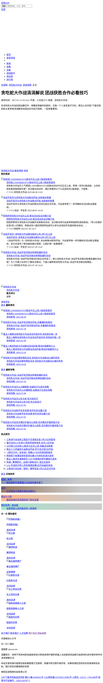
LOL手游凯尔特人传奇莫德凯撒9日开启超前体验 (29, 465)
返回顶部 (20, 677)
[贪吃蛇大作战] (8, 287)
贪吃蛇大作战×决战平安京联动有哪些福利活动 (28, 256)
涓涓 (26, 171)
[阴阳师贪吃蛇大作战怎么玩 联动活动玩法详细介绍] (26, 216)
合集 (8, 70)
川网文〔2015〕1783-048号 (85, 677)
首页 (8, 55)
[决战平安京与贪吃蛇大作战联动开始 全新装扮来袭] (26, 197)
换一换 (4, 514)
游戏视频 (27, 85)
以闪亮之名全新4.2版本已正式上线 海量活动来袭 (29, 446)
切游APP (5, 3)
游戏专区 (5, 302)
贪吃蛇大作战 (15, 85)
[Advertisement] (51, 32)
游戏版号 (10, 73)
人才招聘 (23, 633)
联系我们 (14, 633)
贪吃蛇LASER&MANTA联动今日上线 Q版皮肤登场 (30, 182)
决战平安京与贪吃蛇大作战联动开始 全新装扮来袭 (30, 201)
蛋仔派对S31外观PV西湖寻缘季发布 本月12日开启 (30, 443)
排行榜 (9, 80)
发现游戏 (10, 58)
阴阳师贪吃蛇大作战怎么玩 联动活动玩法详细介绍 (30, 219)
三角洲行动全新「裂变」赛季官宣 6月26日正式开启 (30, 468)
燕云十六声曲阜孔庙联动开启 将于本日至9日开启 (29, 449)
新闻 (8, 63)
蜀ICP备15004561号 (34, 677)
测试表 (9, 76)
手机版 (12, 677)
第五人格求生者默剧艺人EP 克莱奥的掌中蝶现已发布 (31, 459)
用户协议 (32, 633)
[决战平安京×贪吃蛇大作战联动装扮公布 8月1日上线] (26, 234)
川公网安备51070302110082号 (58, 677)
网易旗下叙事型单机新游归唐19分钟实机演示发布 (30, 456)
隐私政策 (42, 633)
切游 (3, 9)
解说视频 (18, 171)
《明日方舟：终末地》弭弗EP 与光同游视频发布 (29, 452)
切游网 (4, 85)
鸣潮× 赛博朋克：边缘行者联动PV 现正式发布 (28, 462)
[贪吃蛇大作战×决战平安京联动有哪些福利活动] (24, 252)
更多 (3, 305)
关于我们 (5, 633)
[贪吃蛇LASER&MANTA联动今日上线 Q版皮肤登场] (26, 179)
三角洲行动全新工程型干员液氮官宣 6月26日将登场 (30, 439)
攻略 (8, 67)
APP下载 (5, 677)
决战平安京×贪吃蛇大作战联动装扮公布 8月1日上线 (30, 237)
